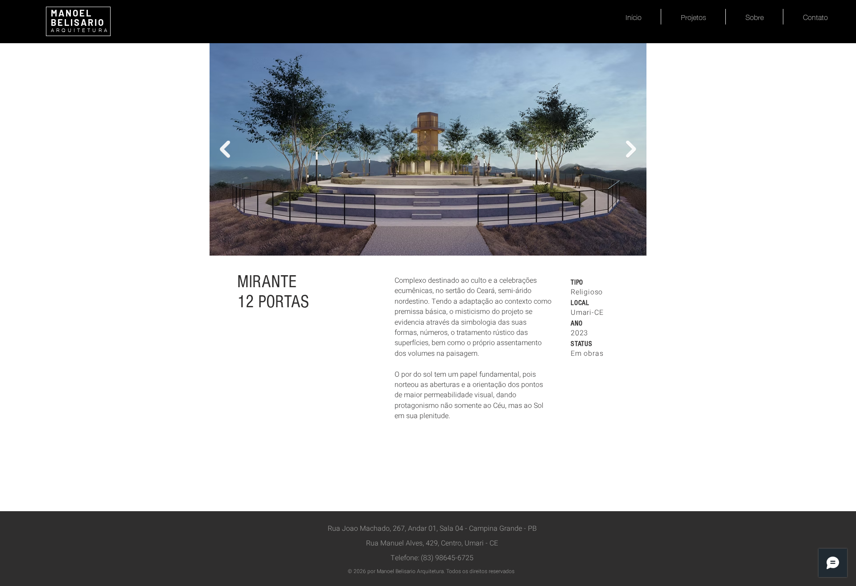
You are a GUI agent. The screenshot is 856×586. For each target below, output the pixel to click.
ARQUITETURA (80, 30)
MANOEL (71, 13)
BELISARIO (78, 22)
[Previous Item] (225, 149)
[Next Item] (631, 149)
